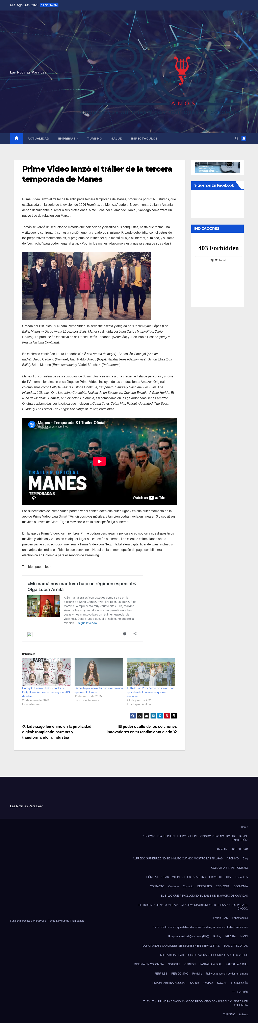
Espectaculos (144, 138)
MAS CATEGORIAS (236, 945)
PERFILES (160, 973)
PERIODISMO (179, 973)
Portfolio (197, 973)
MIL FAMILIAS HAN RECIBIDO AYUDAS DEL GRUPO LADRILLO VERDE (204, 955)
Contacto (173, 886)
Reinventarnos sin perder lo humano (227, 973)
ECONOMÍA (241, 886)
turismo (243, 1014)
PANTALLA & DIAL (211, 964)
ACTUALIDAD (38, 138)
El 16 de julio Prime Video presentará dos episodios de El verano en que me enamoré (150, 692)
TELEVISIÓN (240, 992)
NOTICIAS (174, 964)
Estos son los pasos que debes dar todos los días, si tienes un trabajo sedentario (200, 927)
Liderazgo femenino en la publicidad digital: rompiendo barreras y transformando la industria (57, 731)
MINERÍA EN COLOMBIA (149, 964)
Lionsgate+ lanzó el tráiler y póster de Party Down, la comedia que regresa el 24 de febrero (46, 692)
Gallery (217, 936)
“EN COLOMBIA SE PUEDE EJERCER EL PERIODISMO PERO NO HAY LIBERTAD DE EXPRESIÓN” (195, 838)
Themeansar (77, 920)
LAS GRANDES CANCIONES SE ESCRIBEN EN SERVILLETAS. (181, 945)
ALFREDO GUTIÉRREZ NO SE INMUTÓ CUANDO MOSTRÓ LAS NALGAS (178, 858)
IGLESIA (230, 936)
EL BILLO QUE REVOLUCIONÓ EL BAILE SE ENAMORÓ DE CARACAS (204, 895)
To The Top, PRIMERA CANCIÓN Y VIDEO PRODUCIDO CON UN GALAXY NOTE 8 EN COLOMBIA (195, 1003)
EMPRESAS (67, 138)
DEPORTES (204, 886)
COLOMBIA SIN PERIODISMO (229, 867)
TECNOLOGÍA (239, 982)
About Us (221, 849)
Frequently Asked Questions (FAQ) (188, 936)
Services (208, 982)
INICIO (244, 936)
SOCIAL (222, 982)
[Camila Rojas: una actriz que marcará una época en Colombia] (99, 672)
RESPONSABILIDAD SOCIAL (168, 982)
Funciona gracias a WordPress (28, 920)
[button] (236, 138)
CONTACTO (157, 886)
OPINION (190, 964)
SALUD (117, 138)
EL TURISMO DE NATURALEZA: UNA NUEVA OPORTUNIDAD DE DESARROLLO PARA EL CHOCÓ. (193, 906)
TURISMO (94, 138)
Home (244, 827)
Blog (245, 858)
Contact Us (241, 877)
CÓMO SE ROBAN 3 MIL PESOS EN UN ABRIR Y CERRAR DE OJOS (188, 877)
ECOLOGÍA (223, 886)
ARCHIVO (233, 858)
